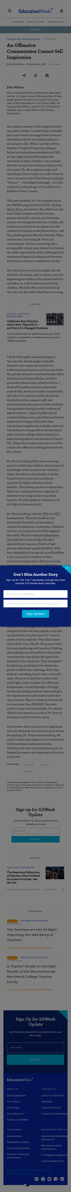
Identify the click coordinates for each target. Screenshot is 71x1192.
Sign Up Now (36, 613)
